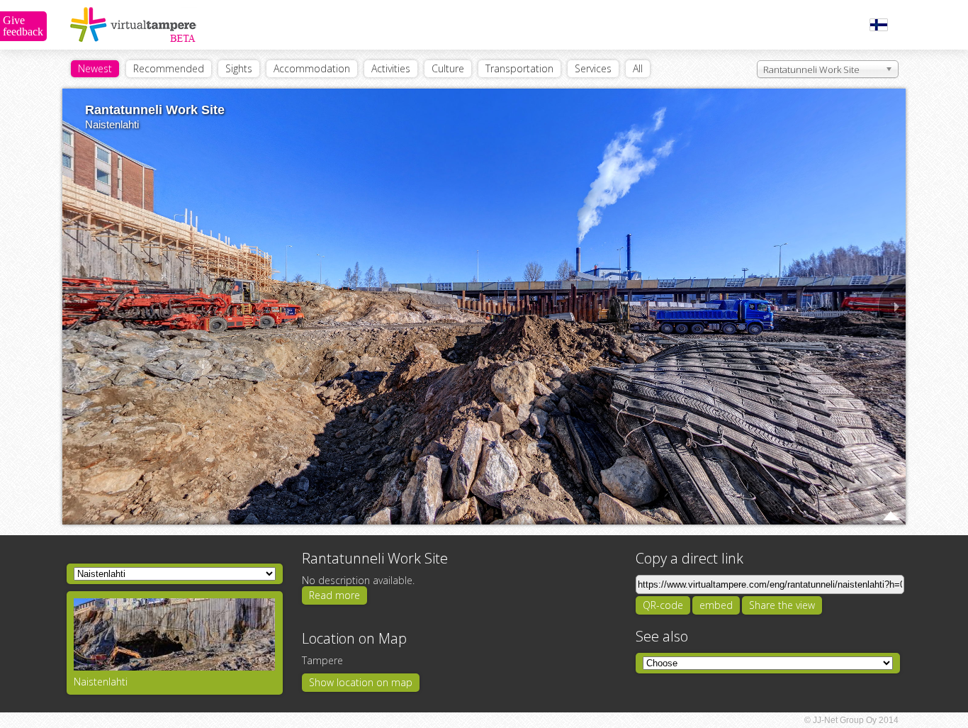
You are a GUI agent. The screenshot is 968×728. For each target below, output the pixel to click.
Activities (390, 68)
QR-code (663, 605)
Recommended (168, 68)
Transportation (519, 68)
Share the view (782, 605)
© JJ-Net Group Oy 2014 (851, 720)
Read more (334, 595)
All (638, 68)
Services (593, 68)
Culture (448, 68)
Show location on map (360, 682)
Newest (95, 68)
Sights (238, 68)
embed (716, 605)
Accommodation (312, 68)
